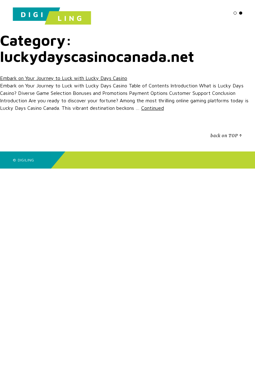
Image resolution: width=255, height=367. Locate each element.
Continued (152, 108)
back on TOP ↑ (226, 135)
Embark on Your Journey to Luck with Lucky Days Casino (63, 78)
